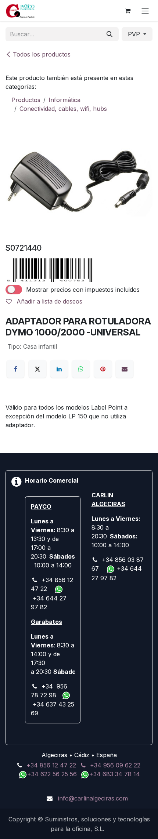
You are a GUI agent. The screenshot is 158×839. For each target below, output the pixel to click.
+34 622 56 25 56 (53, 774)
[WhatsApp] (81, 369)
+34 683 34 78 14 (114, 774)
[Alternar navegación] (145, 10)
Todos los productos (42, 54)
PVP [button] (135, 34)
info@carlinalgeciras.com (93, 798)
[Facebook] (15, 369)
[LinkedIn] (59, 369)
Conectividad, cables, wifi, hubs (63, 108)
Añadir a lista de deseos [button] (48, 301)
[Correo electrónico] (124, 369)
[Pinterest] (103, 369)
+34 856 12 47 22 (51, 765)
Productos (25, 99)
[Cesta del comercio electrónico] (127, 10)
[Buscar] (109, 34)
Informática (64, 99)
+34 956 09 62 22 (115, 765)
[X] (37, 369)
